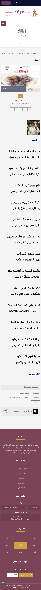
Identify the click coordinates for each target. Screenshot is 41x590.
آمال (20, 545)
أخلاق (20, 552)
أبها (7, 545)
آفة (34, 545)
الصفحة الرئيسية (19, 469)
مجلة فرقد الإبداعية (16, 398)
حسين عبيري (20, 100)
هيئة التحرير (19, 474)
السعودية (36, 393)
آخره (20, 538)
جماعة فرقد (35, 398)
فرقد (34, 538)
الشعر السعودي (24, 393)
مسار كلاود (16, 587)
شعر (26, 398)
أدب (7, 552)
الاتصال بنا (20, 488)
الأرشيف (20, 479)
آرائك (6, 538)
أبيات (34, 552)
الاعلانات (20, 483)
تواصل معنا (11, 575)
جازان (14, 393)
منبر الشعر (35, 402)
